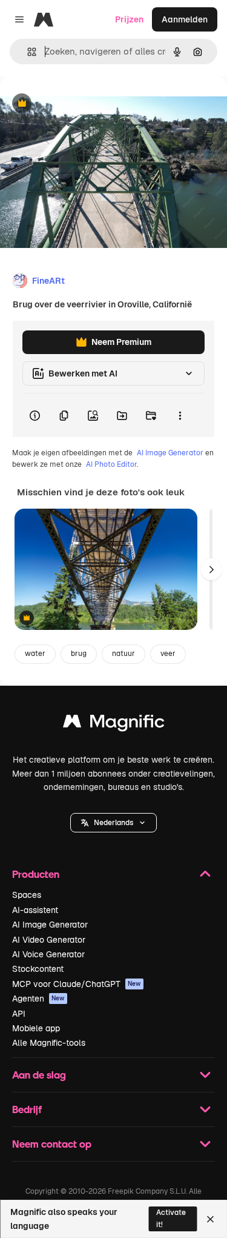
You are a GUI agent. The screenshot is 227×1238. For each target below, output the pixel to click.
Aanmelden (185, 19)
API (18, 1013)
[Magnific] (114, 724)
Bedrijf (27, 1109)
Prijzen (129, 19)
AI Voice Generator (48, 954)
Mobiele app (36, 1028)
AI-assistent (35, 910)
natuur (123, 653)
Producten (35, 874)
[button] (113, 822)
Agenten (38, 998)
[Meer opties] (180, 415)
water (35, 653)
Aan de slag (39, 1074)
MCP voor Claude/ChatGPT (76, 984)
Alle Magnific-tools (48, 1042)
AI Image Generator (170, 453)
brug (79, 653)
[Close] (210, 1219)
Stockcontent (38, 968)
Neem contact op (51, 1143)
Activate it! (171, 1218)
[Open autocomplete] (27, 51)
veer (168, 653)
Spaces (26, 894)
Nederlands (113, 823)
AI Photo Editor (111, 464)
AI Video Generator (48, 939)
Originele (80, 104)
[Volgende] (211, 569)
